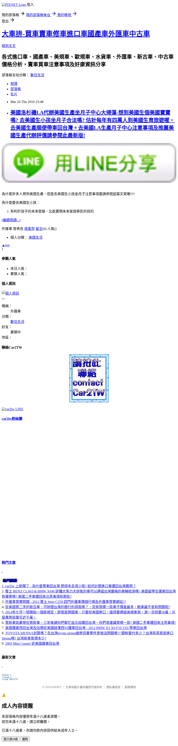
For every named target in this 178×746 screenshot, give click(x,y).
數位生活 (37, 75)
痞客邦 (29, 229)
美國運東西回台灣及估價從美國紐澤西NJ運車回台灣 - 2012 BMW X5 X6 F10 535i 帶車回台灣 (76, 628)
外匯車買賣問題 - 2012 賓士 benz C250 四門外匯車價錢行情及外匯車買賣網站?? (65, 602)
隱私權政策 (113, 687)
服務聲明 (130, 687)
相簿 (13, 84)
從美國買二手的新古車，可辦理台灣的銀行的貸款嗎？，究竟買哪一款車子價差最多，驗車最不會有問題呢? (87, 607)
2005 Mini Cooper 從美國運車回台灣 (32, 643)
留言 (39, 229)
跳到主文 (9, 46)
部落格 (15, 89)
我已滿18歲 (10, 739)
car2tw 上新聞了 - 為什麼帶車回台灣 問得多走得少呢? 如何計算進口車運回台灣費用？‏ (70, 586)
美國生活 (36, 237)
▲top (6, 245)
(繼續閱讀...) (11, 220)
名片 (13, 94)
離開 (25, 739)
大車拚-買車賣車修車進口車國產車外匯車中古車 (76, 34)
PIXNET (56, 687)
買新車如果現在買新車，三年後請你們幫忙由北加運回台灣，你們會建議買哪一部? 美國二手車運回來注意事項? (90, 622)
